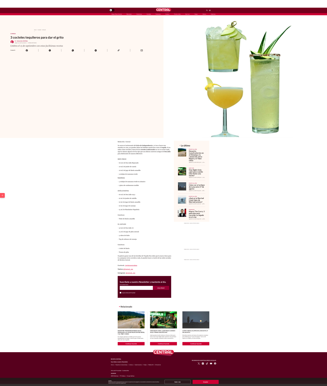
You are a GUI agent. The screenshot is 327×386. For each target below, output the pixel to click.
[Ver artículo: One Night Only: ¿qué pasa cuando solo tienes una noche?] (182, 171)
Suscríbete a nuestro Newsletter (119, 361)
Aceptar (205, 382)
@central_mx (130, 273)
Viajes (196, 14)
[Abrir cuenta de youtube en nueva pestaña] (211, 363)
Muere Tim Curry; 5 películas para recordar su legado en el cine (197, 214)
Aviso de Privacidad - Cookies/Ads (120, 370)
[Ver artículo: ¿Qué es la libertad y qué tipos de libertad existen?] (182, 199)
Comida (149, 14)
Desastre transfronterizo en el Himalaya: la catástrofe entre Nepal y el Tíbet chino (196, 155)
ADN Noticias (114, 376)
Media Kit (151, 364)
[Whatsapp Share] (72, 50)
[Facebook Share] (26, 50)
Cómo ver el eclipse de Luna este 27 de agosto (197, 187)
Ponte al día (177, 14)
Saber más (177, 382)
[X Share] (49, 50)
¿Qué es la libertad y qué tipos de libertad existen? (196, 200)
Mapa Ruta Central (117, 14)
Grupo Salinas (130, 376)
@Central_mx (128, 269)
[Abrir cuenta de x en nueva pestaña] (199, 363)
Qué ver (187, 14)
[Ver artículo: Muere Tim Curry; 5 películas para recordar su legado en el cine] (182, 213)
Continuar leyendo (131, 344)
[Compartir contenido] (2, 195)
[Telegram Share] (95, 50)
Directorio (158, 364)
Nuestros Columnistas (121, 364)
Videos (204, 14)
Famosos (158, 14)
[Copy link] (118, 50)
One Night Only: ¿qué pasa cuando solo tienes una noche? (196, 173)
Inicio (35, 29)
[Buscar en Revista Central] (207, 10)
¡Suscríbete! (161, 288)
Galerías (213, 14)
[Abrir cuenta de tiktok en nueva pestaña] (207, 363)
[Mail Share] (141, 50)
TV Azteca (122, 376)
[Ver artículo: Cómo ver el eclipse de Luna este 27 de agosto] (182, 186)
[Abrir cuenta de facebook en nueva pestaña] (215, 363)
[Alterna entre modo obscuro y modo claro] (111, 10)
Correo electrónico (124, 284)
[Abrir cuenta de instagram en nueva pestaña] (203, 363)
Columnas (139, 14)
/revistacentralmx (131, 265)
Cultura (167, 14)
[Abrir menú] (210, 10)
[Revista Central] (163, 10)
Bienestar (129, 14)
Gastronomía (138, 364)
